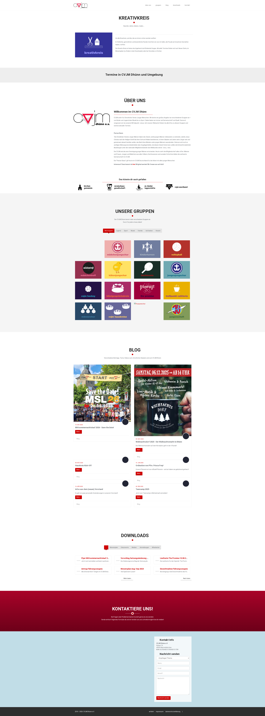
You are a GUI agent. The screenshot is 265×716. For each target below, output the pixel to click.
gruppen (158, 5)
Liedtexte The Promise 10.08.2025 (174, 558)
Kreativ (158, 231)
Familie (140, 231)
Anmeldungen (144, 547)
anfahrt (151, 711)
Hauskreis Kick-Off (83, 465)
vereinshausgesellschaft (119, 187)
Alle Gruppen (109, 231)
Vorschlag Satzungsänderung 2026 (136, 558)
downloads (176, 5)
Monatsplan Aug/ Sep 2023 (132, 569)
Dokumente (125, 547)
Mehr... (78, 431)
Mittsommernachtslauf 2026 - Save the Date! (94, 427)
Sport (126, 231)
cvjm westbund (181, 187)
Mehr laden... (127, 578)
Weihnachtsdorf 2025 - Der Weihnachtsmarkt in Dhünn (159, 442)
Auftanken (149, 231)
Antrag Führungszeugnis (92, 569)
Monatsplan (114, 547)
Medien (134, 547)
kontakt (187, 5)
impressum (160, 711)
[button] (78, 559)
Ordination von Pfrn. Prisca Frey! (149, 465)
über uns (148, 5)
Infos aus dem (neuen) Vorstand (89, 489)
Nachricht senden (163, 698)
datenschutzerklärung (172, 711)
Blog (78, 439)
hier (134, 164)
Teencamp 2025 (142, 489)
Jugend (118, 231)
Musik (133, 231)
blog (166, 5)
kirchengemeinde (88, 187)
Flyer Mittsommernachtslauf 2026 (96, 558)
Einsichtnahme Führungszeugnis (174, 569)
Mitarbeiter (156, 547)
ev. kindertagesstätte (150, 187)
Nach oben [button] (186, 578)
